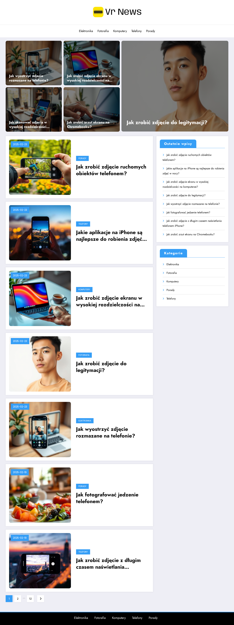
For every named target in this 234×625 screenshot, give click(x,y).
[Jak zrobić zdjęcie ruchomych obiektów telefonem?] (40, 167)
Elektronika (86, 31)
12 (30, 599)
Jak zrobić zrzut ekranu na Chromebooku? (88, 124)
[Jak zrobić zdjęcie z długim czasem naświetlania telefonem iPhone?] (40, 560)
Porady (150, 31)
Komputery (120, 31)
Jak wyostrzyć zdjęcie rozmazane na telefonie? (28, 78)
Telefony (136, 31)
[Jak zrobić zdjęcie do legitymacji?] (174, 86)
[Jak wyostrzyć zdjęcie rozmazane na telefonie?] (34, 62)
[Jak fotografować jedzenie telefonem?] (40, 495)
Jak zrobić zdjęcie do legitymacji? (167, 122)
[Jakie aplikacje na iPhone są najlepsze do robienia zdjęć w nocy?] (40, 232)
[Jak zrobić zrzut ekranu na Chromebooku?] (92, 109)
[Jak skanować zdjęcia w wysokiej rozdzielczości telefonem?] (34, 109)
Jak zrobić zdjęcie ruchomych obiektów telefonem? (111, 170)
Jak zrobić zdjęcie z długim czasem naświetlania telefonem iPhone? (108, 563)
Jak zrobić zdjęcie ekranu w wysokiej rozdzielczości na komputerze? (89, 78)
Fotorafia (103, 31)
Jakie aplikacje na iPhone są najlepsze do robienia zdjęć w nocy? (112, 235)
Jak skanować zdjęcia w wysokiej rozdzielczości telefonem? (28, 124)
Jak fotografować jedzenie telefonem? (107, 498)
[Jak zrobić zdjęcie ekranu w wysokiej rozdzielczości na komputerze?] (92, 62)
